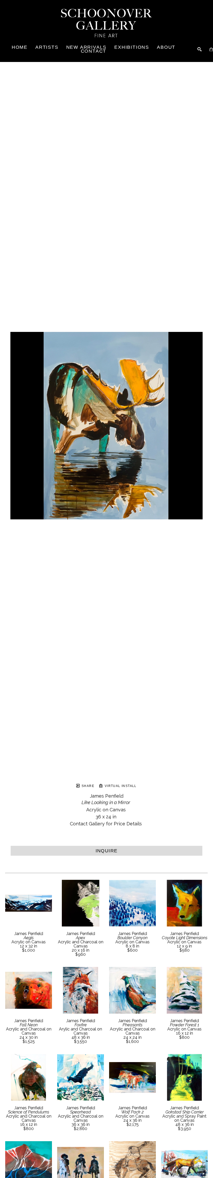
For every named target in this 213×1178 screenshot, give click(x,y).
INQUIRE (107, 850)
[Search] (199, 49)
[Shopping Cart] (211, 49)
